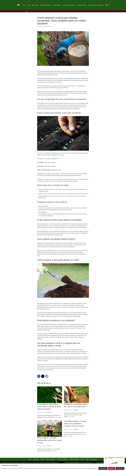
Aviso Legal (36, 459)
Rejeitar (111, 468)
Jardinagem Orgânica (45, 5)
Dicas (28, 5)
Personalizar (103, 468)
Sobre (82, 459)
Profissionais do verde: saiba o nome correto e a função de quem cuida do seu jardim (49, 406)
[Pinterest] (106, 5)
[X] (42, 376)
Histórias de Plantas (82, 5)
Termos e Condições (74, 459)
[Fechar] (124, 464)
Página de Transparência (91, 459)
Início (24, 5)
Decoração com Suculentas (69, 5)
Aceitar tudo (119, 468)
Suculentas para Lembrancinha (96, 5)
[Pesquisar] (26, 11)
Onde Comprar (35, 5)
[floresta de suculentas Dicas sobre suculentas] (17, 5)
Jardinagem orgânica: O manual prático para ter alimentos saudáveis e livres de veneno (75, 423)
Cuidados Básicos (56, 5)
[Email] (46, 376)
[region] (63, 467)
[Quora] (109, 5)
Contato (42, 459)
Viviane (40, 26)
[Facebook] (38, 376)
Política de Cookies (50, 459)
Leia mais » (58, 417)
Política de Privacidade (92, 468)
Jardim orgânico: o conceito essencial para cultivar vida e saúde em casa (49, 440)
